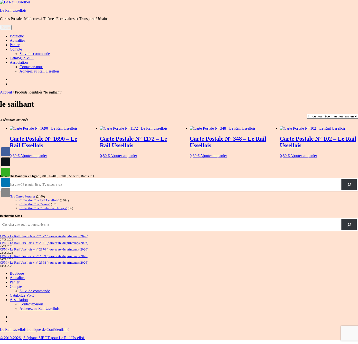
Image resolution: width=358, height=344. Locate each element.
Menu (6, 27)
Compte (16, 49)
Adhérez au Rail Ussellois (39, 71)
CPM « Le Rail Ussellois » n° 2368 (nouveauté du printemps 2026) (44, 262)
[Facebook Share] (5, 151)
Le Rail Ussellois (13, 10)
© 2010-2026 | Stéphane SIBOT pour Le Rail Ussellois (42, 338)
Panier (14, 45)
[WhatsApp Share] (5, 172)
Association (19, 62)
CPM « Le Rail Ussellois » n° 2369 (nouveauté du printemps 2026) (44, 256)
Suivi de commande (34, 54)
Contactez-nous (31, 67)
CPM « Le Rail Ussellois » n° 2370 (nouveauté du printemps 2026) (44, 249)
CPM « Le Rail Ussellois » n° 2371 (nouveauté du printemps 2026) (44, 243)
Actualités (17, 40)
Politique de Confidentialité (48, 329)
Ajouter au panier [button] (33, 156)
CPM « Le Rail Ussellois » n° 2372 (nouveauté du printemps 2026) (44, 236)
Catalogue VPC (22, 58)
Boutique (17, 36)
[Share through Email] (5, 192)
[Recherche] (349, 184)
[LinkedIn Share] (5, 182)
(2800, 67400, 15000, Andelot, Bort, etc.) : (47, 176)
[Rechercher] (349, 224)
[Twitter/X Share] (5, 161)
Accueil (6, 92)
